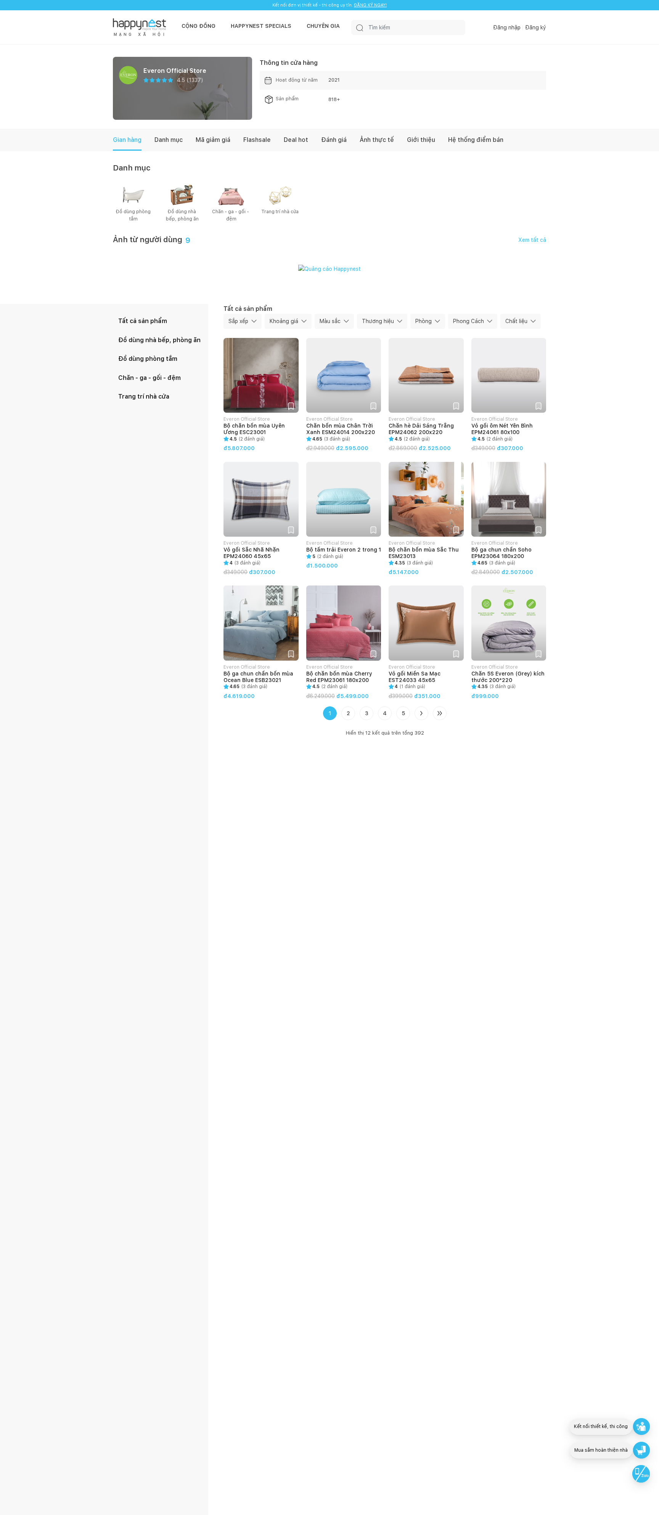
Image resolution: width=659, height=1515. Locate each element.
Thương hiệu (378, 321)
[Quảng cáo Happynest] (329, 268)
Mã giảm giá (213, 139)
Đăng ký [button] (535, 27)
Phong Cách (468, 321)
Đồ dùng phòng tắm (134, 215)
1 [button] (330, 713)
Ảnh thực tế (377, 139)
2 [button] (348, 713)
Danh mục (168, 139)
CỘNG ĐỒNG (198, 26)
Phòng (423, 321)
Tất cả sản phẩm (142, 321)
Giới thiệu (421, 139)
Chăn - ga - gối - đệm (231, 215)
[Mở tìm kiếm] (359, 27)
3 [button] (366, 713)
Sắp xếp (238, 321)
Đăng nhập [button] (507, 27)
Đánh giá (334, 139)
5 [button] (403, 713)
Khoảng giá (284, 321)
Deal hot (296, 139)
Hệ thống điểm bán (475, 139)
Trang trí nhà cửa (280, 211)
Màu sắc (330, 321)
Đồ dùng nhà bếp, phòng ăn (182, 215)
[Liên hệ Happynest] (641, 1474)
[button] (291, 405)
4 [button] (385, 713)
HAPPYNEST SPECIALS (261, 26)
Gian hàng (127, 139)
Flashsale (257, 139)
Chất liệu (516, 321)
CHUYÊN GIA (323, 26)
